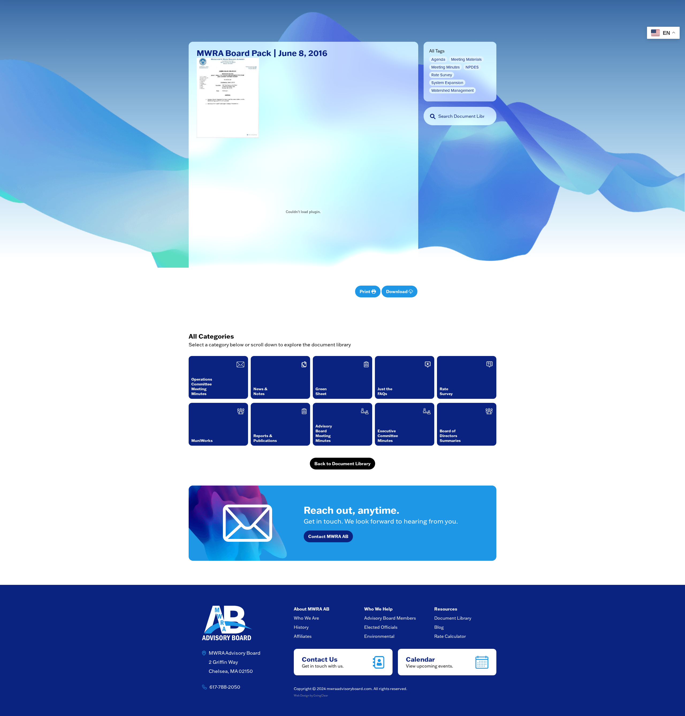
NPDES (472, 67)
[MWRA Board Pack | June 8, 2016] (228, 102)
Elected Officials (380, 627)
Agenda (438, 59)
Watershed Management (452, 90)
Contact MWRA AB (328, 536)
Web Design (301, 695)
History (301, 627)
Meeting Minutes (445, 67)
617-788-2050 (225, 687)
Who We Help (378, 609)
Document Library (452, 618)
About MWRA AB (311, 609)
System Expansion (447, 82)
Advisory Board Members (390, 618)
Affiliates (302, 636)
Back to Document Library (342, 463)
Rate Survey (441, 75)
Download (397, 291)
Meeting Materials (466, 59)
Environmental (379, 636)
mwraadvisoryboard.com (349, 688)
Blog (439, 627)
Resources (445, 609)
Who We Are (306, 618)
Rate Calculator (450, 636)
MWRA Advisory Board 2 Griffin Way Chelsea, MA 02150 (234, 662)
